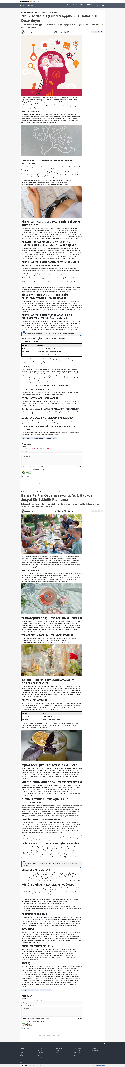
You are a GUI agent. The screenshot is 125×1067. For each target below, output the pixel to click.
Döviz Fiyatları (77, 1052)
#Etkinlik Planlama (46, 990)
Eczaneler (40, 1057)
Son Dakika (22, 1055)
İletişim (100, 1)
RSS (22, 1065)
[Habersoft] (101, 1065)
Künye (96, 1)
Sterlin (90, 4)
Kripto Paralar (77, 1050)
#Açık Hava (35, 990)
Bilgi (21, 1054)
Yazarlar (58, 1054)
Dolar (75, 4)
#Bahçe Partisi (26, 990)
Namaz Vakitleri (41, 1054)
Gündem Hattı (25, 12)
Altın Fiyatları (77, 1054)
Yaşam (31, 12)
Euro (82, 4)
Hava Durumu (41, 1052)
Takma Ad (23, 446)
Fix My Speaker (95, 1050)
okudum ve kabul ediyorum (36, 466)
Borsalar (76, 1055)
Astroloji (40, 1050)
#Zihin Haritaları (27, 438)
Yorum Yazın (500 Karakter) (28, 454)
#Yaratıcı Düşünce (51, 438)
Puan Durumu (41, 1055)
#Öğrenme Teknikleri (39, 438)
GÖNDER (80, 466)
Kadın (21, 1050)
